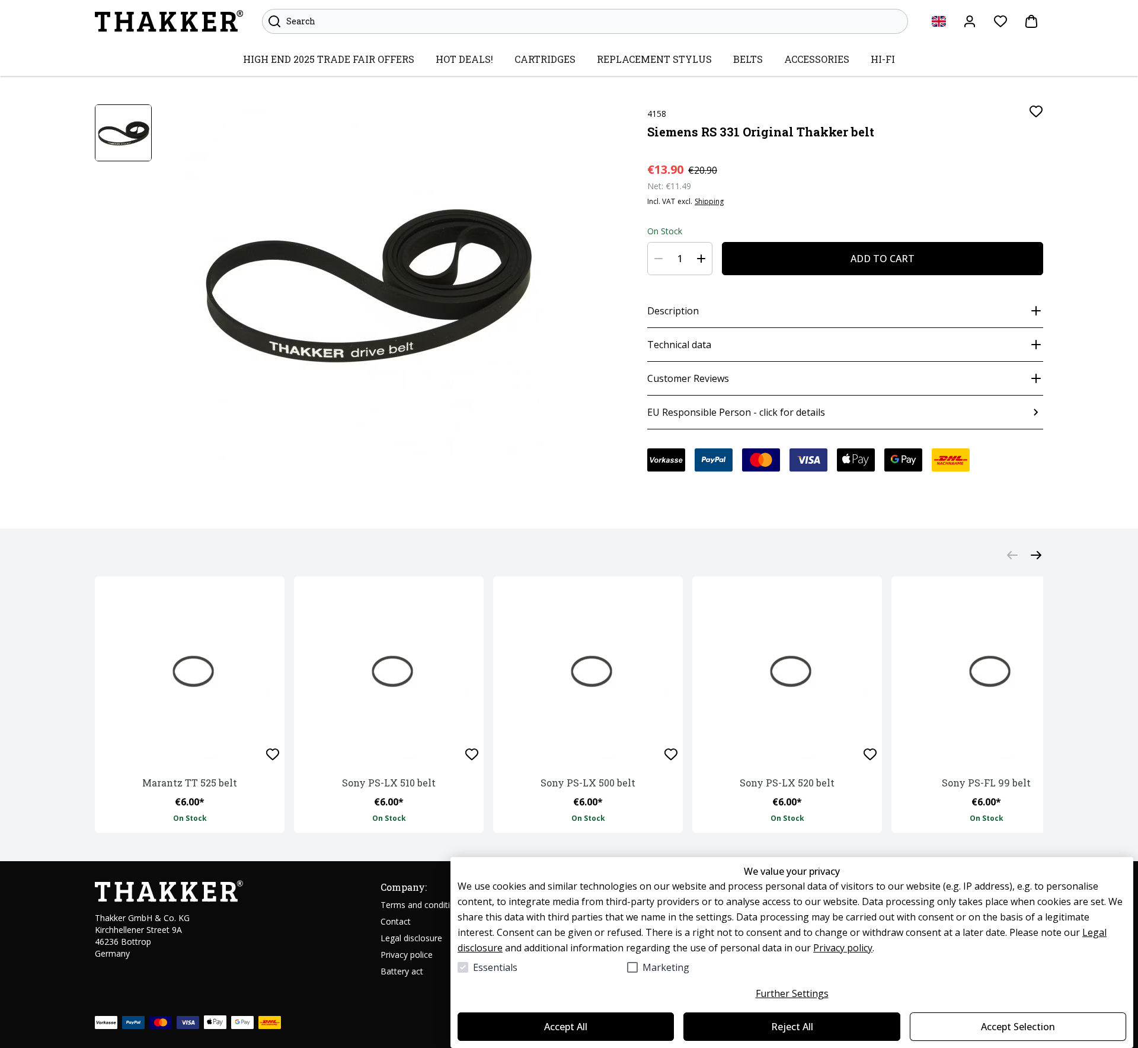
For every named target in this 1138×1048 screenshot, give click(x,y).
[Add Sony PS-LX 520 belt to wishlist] (870, 754)
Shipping (709, 201)
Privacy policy (842, 947)
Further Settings (792, 993)
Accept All (565, 1026)
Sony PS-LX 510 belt (389, 782)
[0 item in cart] (1031, 21)
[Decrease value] (658, 259)
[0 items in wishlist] (1000, 21)
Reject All (792, 1026)
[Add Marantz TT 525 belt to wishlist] (272, 754)
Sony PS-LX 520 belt (787, 782)
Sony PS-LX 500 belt (588, 782)
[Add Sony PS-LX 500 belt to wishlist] (671, 754)
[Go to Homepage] (169, 21)
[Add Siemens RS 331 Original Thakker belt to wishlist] (1036, 111)
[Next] (1036, 555)
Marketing (665, 967)
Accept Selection (1018, 1026)
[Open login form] (970, 21)
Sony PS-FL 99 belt (986, 782)
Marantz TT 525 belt (189, 782)
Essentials (495, 967)
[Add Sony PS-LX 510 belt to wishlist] (472, 754)
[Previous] (1012, 555)
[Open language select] (939, 21)
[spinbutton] (680, 259)
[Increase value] (701, 259)
